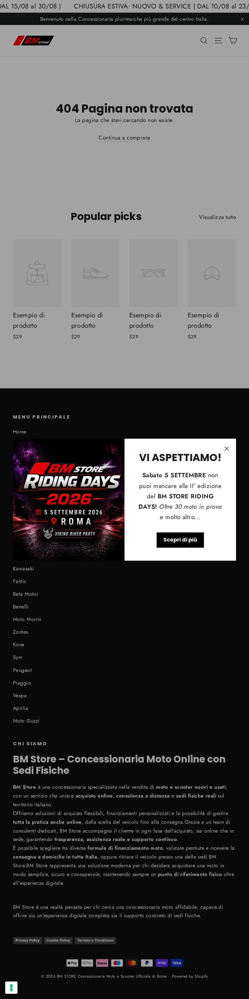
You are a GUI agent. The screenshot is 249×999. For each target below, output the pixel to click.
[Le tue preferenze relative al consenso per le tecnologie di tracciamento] (11, 987)
